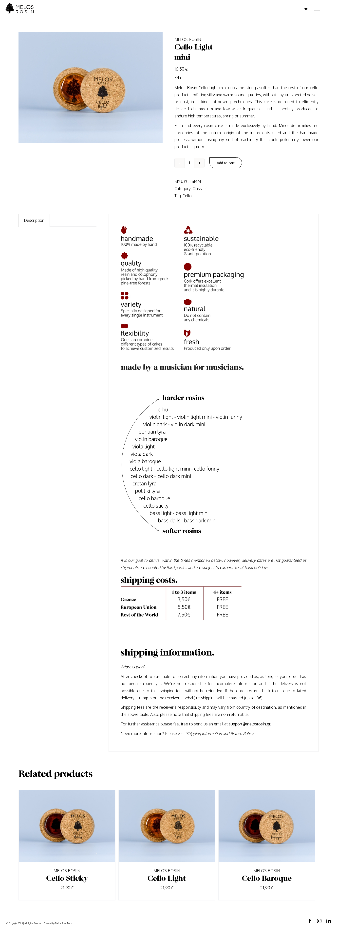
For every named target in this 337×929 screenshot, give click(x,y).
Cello (187, 195)
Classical (199, 188)
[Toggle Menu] (317, 9)
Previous (23, 87)
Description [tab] (34, 220)
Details (83, 827)
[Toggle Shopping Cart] (305, 9)
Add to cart (226, 163)
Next (158, 87)
